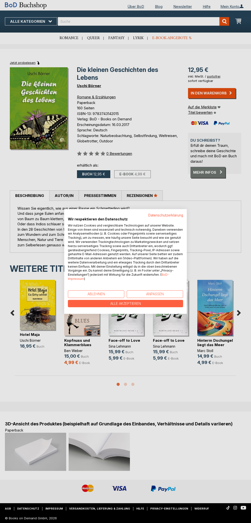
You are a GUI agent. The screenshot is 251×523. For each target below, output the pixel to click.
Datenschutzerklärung (165, 215)
